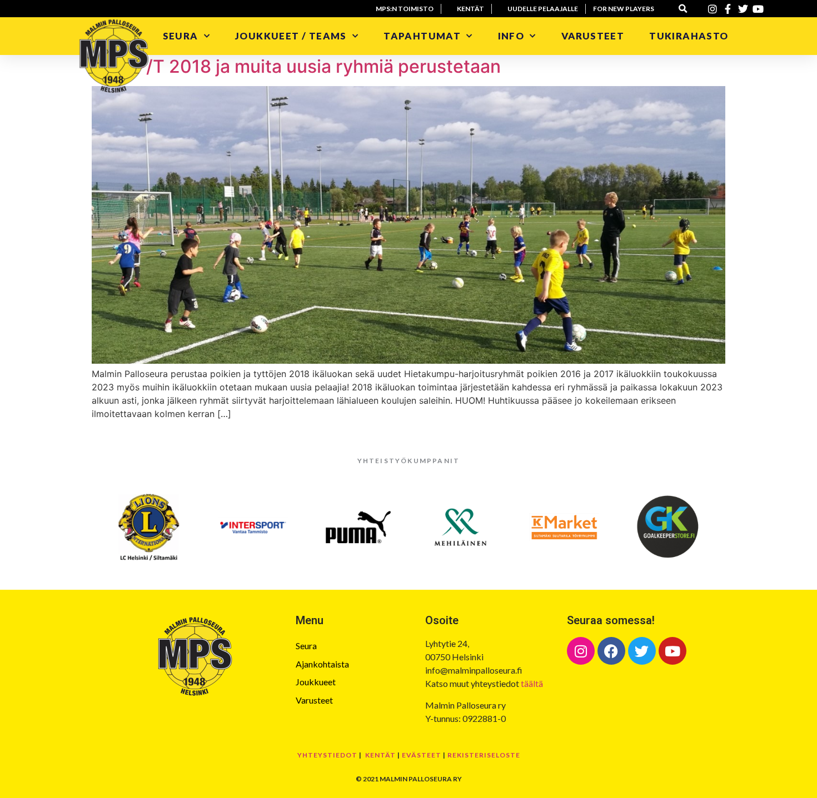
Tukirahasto (690, 36)
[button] (683, 8)
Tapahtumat (422, 36)
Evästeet (421, 755)
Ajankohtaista (322, 664)
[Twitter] (642, 651)
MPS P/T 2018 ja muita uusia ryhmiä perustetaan (296, 66)
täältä (532, 683)
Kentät (380, 755)
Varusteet (593, 36)
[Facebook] (611, 651)
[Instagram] (581, 651)
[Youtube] (672, 651)
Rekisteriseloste (483, 755)
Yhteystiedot (327, 755)
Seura (180, 36)
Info (511, 36)
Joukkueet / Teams (291, 36)
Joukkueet (316, 681)
